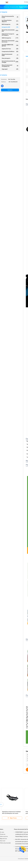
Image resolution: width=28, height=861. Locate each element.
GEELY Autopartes (10, 38)
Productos (2, 834)
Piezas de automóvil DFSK (10, 55)
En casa (2, 832)
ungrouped (10, 69)
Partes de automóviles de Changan (10, 61)
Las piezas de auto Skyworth (10, 21)
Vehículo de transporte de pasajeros (10, 34)
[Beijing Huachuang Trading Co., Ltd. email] (2, 86)
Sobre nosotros (4, 836)
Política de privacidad (5, 843)
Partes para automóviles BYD (10, 30)
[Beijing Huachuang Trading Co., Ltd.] (7, 2)
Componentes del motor (10, 51)
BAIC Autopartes (10, 24)
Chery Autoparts (10, 58)
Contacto (10, 90)
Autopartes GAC (10, 27)
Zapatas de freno (10, 48)
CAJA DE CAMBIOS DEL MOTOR (10, 45)
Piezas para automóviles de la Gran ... (10, 41)
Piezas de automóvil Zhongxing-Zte (10, 65)
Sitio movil (2, 840)
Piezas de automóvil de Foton (10, 17)
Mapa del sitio (3, 838)
